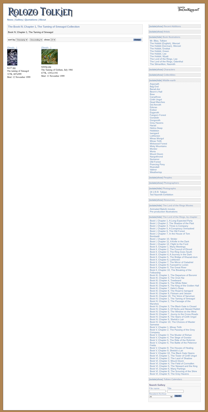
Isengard (154, 133)
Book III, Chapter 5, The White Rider (168, 283)
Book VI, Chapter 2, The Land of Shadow (171, 358)
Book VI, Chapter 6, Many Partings (167, 368)
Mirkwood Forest (158, 143)
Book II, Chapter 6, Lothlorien (165, 259)
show (159, 26)
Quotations (31, 19)
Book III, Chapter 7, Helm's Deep (167, 288)
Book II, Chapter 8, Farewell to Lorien (169, 265)
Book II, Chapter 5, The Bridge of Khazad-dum (174, 257)
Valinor (153, 169)
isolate (153, 26)
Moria (153, 151)
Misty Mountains (158, 146)
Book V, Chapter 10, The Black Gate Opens (172, 353)
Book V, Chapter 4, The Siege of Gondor (170, 337)
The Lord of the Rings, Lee (163, 59)
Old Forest (155, 161)
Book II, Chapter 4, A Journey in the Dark (171, 254)
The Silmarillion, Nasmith (162, 64)
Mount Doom (156, 154)
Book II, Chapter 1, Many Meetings (168, 246)
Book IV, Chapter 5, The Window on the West (173, 311)
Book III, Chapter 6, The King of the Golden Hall (174, 285)
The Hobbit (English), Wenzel (165, 43)
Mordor (153, 149)
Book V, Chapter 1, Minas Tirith (166, 327)
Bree (152, 94)
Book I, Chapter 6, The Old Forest (167, 231)
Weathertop (156, 172)
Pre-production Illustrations (163, 211)
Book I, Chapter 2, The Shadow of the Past (172, 223)
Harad (153, 125)
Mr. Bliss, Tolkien (158, 40)
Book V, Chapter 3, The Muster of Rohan (171, 335)
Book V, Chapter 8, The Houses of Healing (171, 348)
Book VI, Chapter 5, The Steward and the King (173, 366)
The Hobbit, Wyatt (159, 56)
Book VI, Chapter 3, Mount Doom (167, 361)
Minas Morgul (157, 138)
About (42, 19)
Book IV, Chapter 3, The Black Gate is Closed (173, 306)
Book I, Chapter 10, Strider (163, 239)
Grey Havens (156, 123)
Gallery (19, 19)
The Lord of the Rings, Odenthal (166, 61)
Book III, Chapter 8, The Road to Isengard (171, 290)
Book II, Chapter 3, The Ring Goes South (171, 252)
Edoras (153, 107)
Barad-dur (155, 89)
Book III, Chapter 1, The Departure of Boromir (173, 275)
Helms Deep (156, 128)
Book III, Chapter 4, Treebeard (165, 280)
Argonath (154, 84)
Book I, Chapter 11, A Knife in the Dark (169, 241)
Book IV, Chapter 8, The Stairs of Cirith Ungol (173, 316)
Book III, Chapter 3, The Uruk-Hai (167, 278)
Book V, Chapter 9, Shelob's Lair (166, 350)
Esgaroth (154, 112)
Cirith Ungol (156, 99)
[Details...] (12, 47)
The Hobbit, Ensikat (160, 48)
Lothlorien (155, 136)
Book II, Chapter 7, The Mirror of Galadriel (171, 262)
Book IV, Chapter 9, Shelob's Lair (167, 319)
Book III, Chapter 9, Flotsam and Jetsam (170, 293)
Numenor (154, 159)
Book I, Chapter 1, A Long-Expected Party (171, 220)
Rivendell (154, 167)
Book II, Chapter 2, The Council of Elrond (171, 249)
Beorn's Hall (156, 91)
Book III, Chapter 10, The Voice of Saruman (172, 296)
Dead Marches (157, 102)
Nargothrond (156, 156)
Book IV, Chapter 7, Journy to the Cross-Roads (174, 314)
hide (159, 37)
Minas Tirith (156, 141)
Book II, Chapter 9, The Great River (168, 267)
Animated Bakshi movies (162, 209)
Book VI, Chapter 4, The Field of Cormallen (172, 363)
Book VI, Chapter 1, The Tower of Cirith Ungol (173, 355)
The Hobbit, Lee (158, 53)
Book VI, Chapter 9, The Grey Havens (169, 374)
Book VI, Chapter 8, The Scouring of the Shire (173, 371)
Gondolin (154, 117)
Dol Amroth (155, 104)
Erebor (153, 110)
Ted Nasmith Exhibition (161, 194)
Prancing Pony (157, 164)
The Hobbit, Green (159, 51)
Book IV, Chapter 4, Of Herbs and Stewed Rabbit (175, 309)
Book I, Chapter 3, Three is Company (169, 226)
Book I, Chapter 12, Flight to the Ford (169, 244)
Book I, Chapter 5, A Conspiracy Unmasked (172, 228)
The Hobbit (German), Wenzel (165, 46)
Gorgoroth (155, 120)
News (10, 19)
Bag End (154, 86)
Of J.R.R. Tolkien (158, 192)
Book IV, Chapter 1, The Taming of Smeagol (172, 298)
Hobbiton (154, 130)
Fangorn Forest (158, 115)
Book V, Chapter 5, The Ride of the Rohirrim (172, 340)
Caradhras (155, 97)
